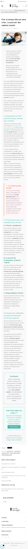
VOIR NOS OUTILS (14, 426)
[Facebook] (3, 537)
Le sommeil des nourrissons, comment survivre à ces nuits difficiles (13, 476)
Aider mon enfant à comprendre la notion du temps (13, 527)
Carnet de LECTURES (6, 480)
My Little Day (19, 271)
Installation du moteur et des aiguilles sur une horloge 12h (13, 468)
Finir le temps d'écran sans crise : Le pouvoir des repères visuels (12, 489)
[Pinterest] (6, 537)
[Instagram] (8, 537)
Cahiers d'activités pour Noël (7, 472)
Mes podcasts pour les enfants (8, 463)
